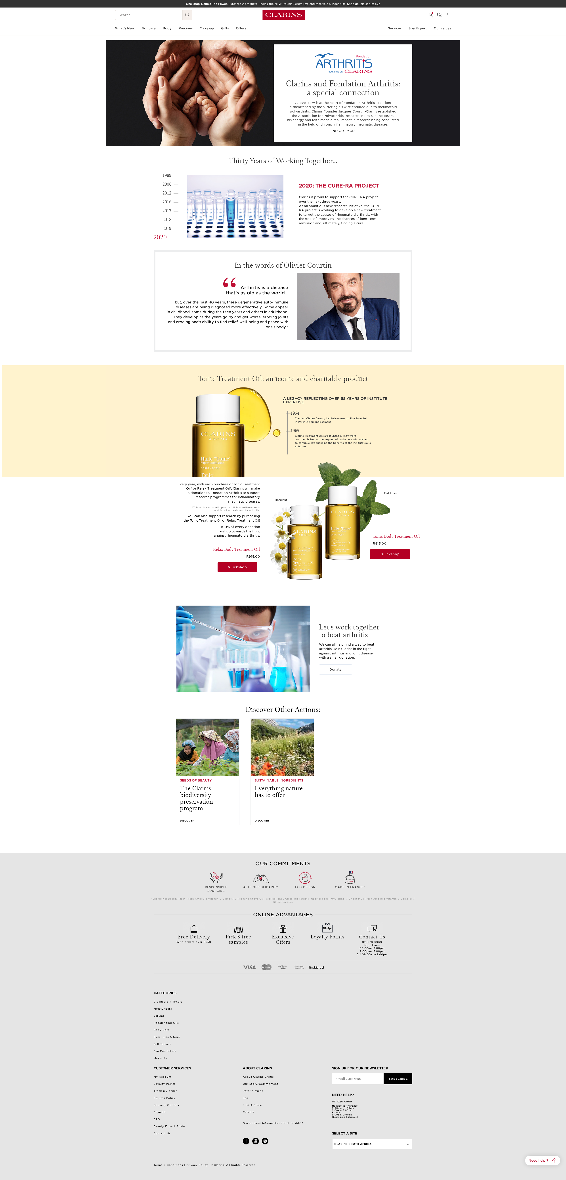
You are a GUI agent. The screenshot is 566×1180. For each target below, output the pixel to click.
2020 (160, 237)
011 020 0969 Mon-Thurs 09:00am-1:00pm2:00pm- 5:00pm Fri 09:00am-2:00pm (372, 944)
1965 (295, 430)
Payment (160, 1112)
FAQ (157, 1119)
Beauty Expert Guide (169, 1126)
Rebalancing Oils (166, 1022)
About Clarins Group (258, 1076)
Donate (335, 669)
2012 (167, 193)
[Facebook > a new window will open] (246, 1143)
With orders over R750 (193, 938)
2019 (167, 228)
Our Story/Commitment (260, 1083)
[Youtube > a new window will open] (255, 1143)
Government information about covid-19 (273, 1123)
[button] (542, 1160)
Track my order (165, 1090)
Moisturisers (163, 1008)
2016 (167, 201)
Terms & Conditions (168, 1165)
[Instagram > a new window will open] (265, 1143)
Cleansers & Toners (168, 1001)
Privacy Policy (197, 1165)
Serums (159, 1015)
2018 (167, 219)
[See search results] (187, 15)
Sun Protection (165, 1051)
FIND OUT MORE (343, 131)
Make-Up (160, 1058)
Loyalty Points (165, 1083)
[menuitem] (430, 15)
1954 (295, 413)
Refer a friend (253, 1090)
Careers (248, 1112)
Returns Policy (165, 1098)
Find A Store (252, 1105)
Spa (245, 1098)
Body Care (162, 1029)
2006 (167, 184)
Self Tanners (163, 1044)
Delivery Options (166, 1105)
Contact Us (162, 1133)
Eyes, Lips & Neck (167, 1037)
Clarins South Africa (353, 1144)
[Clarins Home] (283, 15)
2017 (167, 210)
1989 (167, 175)
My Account (163, 1076)
